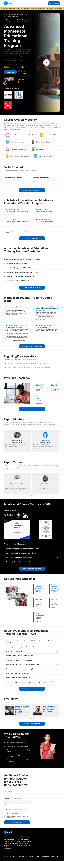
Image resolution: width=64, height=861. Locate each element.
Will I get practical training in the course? (20, 656)
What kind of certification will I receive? (19, 660)
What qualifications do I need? (16, 651)
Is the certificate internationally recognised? (21, 553)
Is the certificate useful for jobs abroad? (19, 557)
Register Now (17, 822)
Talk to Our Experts (32, 238)
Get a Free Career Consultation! (32, 346)
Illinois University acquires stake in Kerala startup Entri (23, 707)
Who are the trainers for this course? (18, 677)
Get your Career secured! (32, 723)
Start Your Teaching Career (32, 190)
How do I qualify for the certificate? (18, 562)
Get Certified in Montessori (32, 568)
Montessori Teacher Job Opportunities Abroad (44, 326)
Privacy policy (34, 857)
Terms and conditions (48, 857)
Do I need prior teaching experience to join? (20, 647)
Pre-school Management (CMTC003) (18, 268)
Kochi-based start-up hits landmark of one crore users (51, 708)
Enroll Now (10, 72)
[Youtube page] (57, 857)
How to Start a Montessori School (17, 307)
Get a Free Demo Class (32, 688)
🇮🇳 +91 (7, 798)
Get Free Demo (54, 3)
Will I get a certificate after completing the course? (23, 548)
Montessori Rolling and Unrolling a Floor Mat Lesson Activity (17, 326)
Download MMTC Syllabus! (32, 287)
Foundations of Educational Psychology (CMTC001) (23, 259)
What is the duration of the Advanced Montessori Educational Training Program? (29, 641)
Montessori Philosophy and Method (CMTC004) (22, 272)
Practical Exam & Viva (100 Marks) (17, 281)
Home (5, 14)
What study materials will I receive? (18, 673)
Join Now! (32, 409)
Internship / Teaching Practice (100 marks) (20, 276)
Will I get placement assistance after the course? (22, 664)
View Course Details (25, 72)
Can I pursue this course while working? (19, 669)
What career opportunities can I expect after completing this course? (29, 682)
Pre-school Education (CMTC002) (17, 263)
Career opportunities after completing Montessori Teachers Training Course (47, 308)
